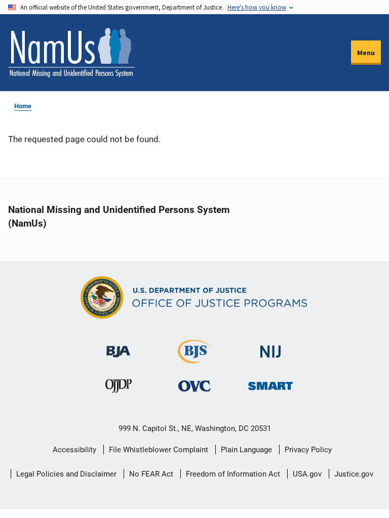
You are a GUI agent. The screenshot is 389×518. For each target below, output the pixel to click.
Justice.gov (353, 474)
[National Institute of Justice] (270, 347)
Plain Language (246, 449)
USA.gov (307, 474)
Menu (366, 52)
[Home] (71, 52)
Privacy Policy (308, 449)
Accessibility (74, 449)
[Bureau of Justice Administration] (118, 347)
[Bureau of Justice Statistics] (194, 359)
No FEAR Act (151, 474)
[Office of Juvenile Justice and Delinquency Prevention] (118, 388)
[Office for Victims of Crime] (194, 386)
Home (22, 106)
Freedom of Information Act (233, 474)
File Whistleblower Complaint (158, 449)
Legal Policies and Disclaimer (66, 474)
